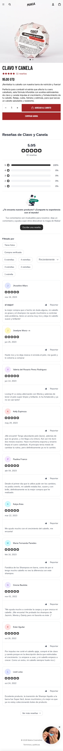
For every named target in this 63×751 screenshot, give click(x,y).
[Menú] (3, 4)
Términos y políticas (31, 745)
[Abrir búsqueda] (9, 4)
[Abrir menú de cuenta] (53, 4)
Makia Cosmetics (35, 740)
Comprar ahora (31, 116)
